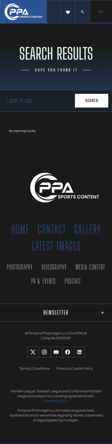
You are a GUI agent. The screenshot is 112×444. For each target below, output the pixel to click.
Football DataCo (56, 401)
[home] (23, 11)
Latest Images (56, 246)
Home (20, 229)
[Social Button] (33, 352)
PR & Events (43, 281)
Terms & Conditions (34, 368)
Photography (20, 267)
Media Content (90, 267)
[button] (68, 12)
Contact (52, 229)
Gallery (87, 229)
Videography (54, 267)
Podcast (73, 281)
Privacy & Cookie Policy (75, 368)
